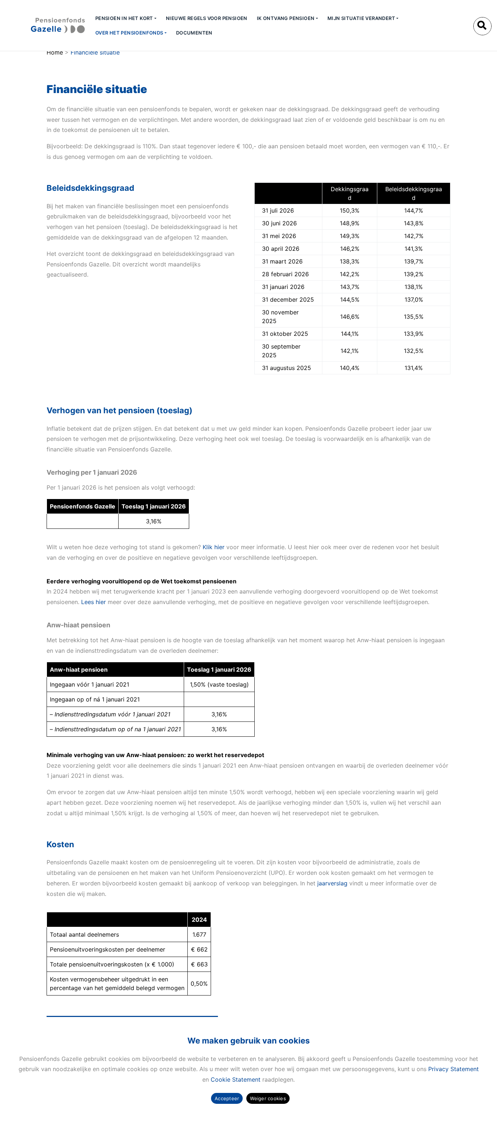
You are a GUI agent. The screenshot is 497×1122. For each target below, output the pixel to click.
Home (55, 52)
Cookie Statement (236, 1079)
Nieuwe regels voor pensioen (206, 18)
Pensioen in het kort (124, 18)
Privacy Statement (453, 1069)
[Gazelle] (45, 25)
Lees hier (93, 602)
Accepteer (227, 1098)
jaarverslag (332, 883)
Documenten (194, 33)
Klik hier (213, 547)
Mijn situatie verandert (361, 18)
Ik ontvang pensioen (286, 18)
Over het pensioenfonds (129, 33)
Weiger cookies (268, 1098)
